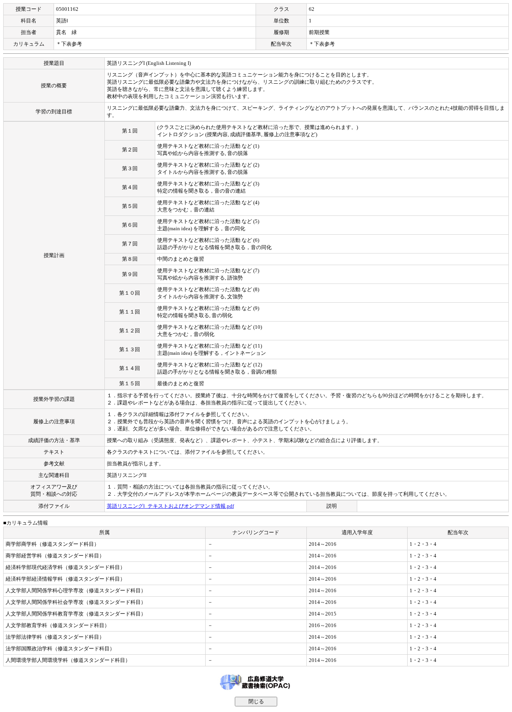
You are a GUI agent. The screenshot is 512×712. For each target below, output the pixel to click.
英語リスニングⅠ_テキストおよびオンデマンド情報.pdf (170, 506)
